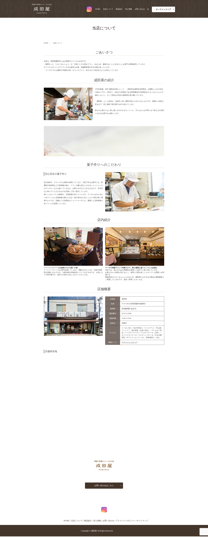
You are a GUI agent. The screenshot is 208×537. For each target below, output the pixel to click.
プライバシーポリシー (125, 521)
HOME (97, 9)
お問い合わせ (140, 9)
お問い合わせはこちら (104, 485)
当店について (108, 9)
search (149, 9)
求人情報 (128, 9)
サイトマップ (142, 521)
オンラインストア (163, 9)
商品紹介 (119, 9)
